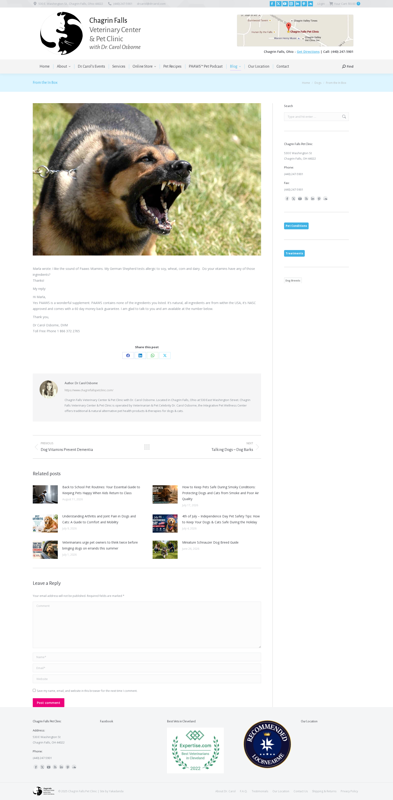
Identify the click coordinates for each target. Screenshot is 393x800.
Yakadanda (116, 791)
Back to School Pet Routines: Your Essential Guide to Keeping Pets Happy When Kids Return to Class (101, 490)
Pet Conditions (296, 226)
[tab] (296, 225)
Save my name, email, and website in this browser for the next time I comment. (87, 691)
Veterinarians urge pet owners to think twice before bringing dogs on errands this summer (100, 545)
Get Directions (308, 51)
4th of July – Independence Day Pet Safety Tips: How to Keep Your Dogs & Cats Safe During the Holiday (221, 519)
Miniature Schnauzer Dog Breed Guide (210, 542)
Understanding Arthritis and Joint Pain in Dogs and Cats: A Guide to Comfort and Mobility (99, 519)
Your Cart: (346, 4)
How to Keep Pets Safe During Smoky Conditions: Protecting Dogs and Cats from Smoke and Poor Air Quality (220, 493)
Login (321, 4)
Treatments (294, 253)
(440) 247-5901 (122, 4)
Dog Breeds (292, 280)
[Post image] (45, 494)
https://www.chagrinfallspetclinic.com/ (89, 390)
